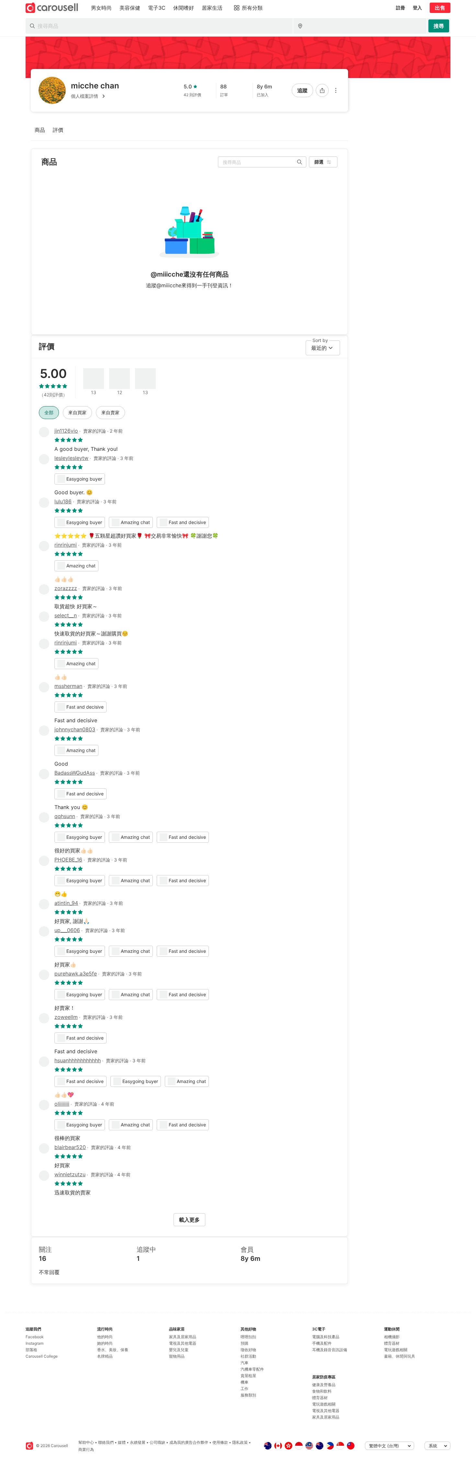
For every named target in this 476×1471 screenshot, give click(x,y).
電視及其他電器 (182, 1343)
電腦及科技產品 (325, 1336)
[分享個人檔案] (322, 90)
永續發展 (137, 1442)
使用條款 (220, 1442)
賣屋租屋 (248, 1375)
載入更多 (189, 1219)
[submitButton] (438, 25)
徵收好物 (248, 1349)
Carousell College (42, 1356)
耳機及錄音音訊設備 (329, 1349)
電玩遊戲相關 (323, 1404)
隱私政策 (240, 1442)
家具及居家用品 (182, 1336)
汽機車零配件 (252, 1369)
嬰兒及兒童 (178, 1349)
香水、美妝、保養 (112, 1349)
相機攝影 (392, 1336)
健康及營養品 (323, 1384)
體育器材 (320, 1397)
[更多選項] (335, 90)
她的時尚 (105, 1343)
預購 (244, 1343)
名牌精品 (105, 1356)
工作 (244, 1388)
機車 (244, 1382)
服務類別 (248, 1395)
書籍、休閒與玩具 (399, 1356)
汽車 (244, 1362)
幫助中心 (86, 1442)
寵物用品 (177, 1356)
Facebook (35, 1336)
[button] (95, 96)
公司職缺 (157, 1442)
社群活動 (248, 1356)
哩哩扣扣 (248, 1336)
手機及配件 (322, 1343)
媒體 (122, 1442)
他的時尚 (105, 1336)
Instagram (34, 1343)
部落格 (31, 1349)
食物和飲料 (322, 1391)
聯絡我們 (106, 1442)
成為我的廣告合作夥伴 (188, 1442)
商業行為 (86, 1449)
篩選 (318, 162)
